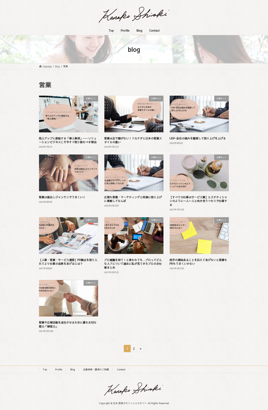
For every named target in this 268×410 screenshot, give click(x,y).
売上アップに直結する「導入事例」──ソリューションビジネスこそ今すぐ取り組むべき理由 (68, 140)
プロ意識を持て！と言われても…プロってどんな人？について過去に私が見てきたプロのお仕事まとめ (133, 263)
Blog (72, 369)
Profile (58, 369)
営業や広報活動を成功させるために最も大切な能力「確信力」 (68, 324)
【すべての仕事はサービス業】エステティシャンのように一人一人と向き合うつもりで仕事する (198, 201)
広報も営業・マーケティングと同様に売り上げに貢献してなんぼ (133, 199)
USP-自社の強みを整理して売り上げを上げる (198, 138)
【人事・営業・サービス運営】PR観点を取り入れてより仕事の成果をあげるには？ (68, 262)
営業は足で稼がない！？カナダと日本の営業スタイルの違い (133, 140)
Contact (121, 369)
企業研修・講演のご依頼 (96, 369)
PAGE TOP (258, 394)
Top (45, 369)
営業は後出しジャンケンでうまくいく (62, 197)
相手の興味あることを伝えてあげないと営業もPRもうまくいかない (198, 262)
